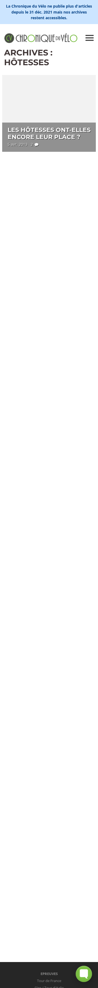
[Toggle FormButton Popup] (84, 974)
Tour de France (49, 980)
